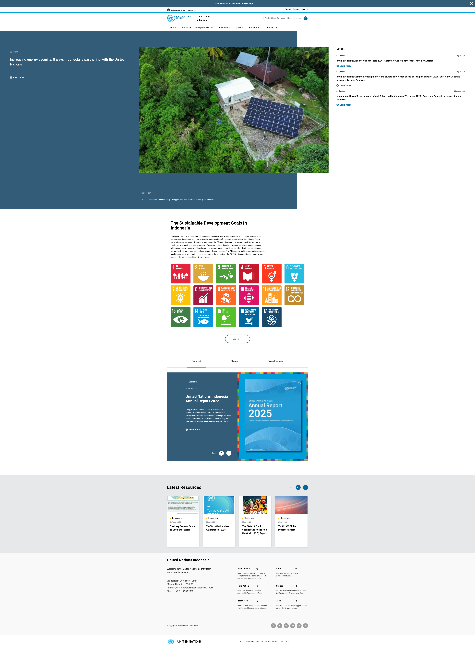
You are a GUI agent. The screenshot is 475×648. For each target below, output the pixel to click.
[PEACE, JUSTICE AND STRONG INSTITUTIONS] (249, 317)
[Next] (228, 453)
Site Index (275, 641)
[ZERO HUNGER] (203, 273)
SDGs (278, 568)
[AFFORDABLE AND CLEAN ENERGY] (180, 295)
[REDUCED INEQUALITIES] (249, 295)
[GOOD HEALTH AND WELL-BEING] (226, 273)
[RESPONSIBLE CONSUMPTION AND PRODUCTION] (294, 295)
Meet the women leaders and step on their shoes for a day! (167, 200)
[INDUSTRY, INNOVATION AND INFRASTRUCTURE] (226, 295)
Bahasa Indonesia (300, 9)
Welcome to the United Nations (184, 10)
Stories (234, 361)
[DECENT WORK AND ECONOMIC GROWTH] (203, 295)
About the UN (244, 568)
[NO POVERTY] (180, 273)
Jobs (278, 601)
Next (149, 193)
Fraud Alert (256, 641)
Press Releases (275, 361)
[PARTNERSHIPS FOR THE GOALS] (272, 317)
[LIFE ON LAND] (226, 317)
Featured (196, 361)
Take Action (243, 586)
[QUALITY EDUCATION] (249, 273)
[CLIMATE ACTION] (180, 317)
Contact (240, 641)
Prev (143, 193)
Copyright (248, 641)
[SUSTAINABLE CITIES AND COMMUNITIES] (272, 295)
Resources (243, 601)
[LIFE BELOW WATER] (203, 317)
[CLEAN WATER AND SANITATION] (294, 273)
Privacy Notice (265, 641)
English (288, 9)
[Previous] (221, 453)
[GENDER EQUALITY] (272, 273)
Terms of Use (283, 641)
